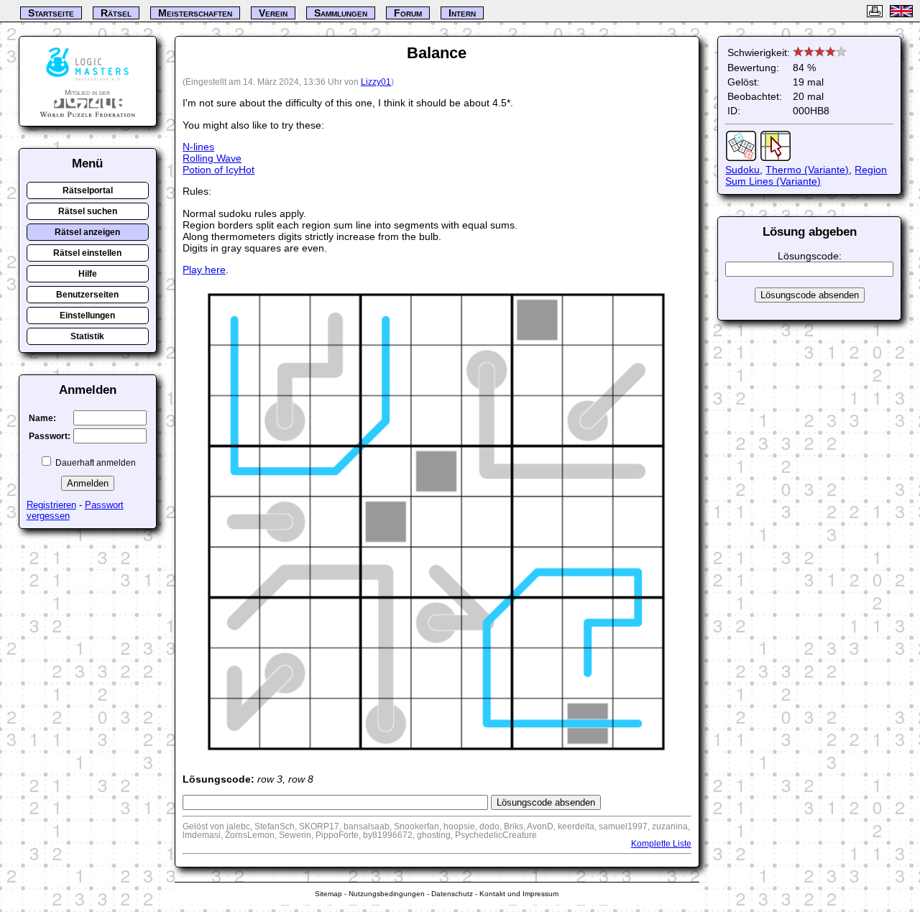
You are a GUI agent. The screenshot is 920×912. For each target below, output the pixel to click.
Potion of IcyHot (218, 169)
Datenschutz (452, 894)
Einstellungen (87, 315)
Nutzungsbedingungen (387, 894)
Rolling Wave (212, 158)
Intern (462, 13)
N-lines (198, 146)
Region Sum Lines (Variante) (806, 175)
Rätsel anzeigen (87, 232)
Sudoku (742, 169)
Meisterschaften (195, 13)
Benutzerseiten (87, 294)
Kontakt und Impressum (518, 894)
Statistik (87, 336)
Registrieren (51, 504)
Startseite (51, 13)
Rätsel (116, 13)
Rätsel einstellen (87, 253)
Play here (204, 269)
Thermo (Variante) (807, 169)
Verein (273, 13)
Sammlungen (340, 13)
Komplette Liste (661, 843)
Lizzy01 (376, 82)
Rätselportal (88, 190)
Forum (408, 13)
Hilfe (87, 274)
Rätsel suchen (87, 211)
